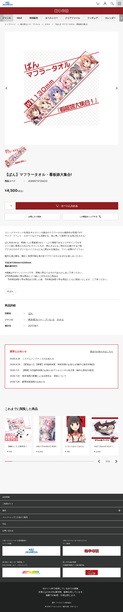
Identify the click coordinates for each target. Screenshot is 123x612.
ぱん (11, 291)
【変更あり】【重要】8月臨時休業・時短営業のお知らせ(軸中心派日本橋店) (59, 364)
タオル (60, 319)
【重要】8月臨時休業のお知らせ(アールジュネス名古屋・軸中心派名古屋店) (58, 370)
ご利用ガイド (7, 504)
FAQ (4, 524)
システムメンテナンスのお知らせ (38, 358)
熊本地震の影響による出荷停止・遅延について (44, 376)
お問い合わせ (7, 531)
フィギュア (92, 18)
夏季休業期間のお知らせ (33, 381)
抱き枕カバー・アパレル (41, 319)
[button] (121, 18)
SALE (19, 18)
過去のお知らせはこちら (101, 351)
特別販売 (34, 18)
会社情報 (6, 497)
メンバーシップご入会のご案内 (15, 517)
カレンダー (110, 18)
